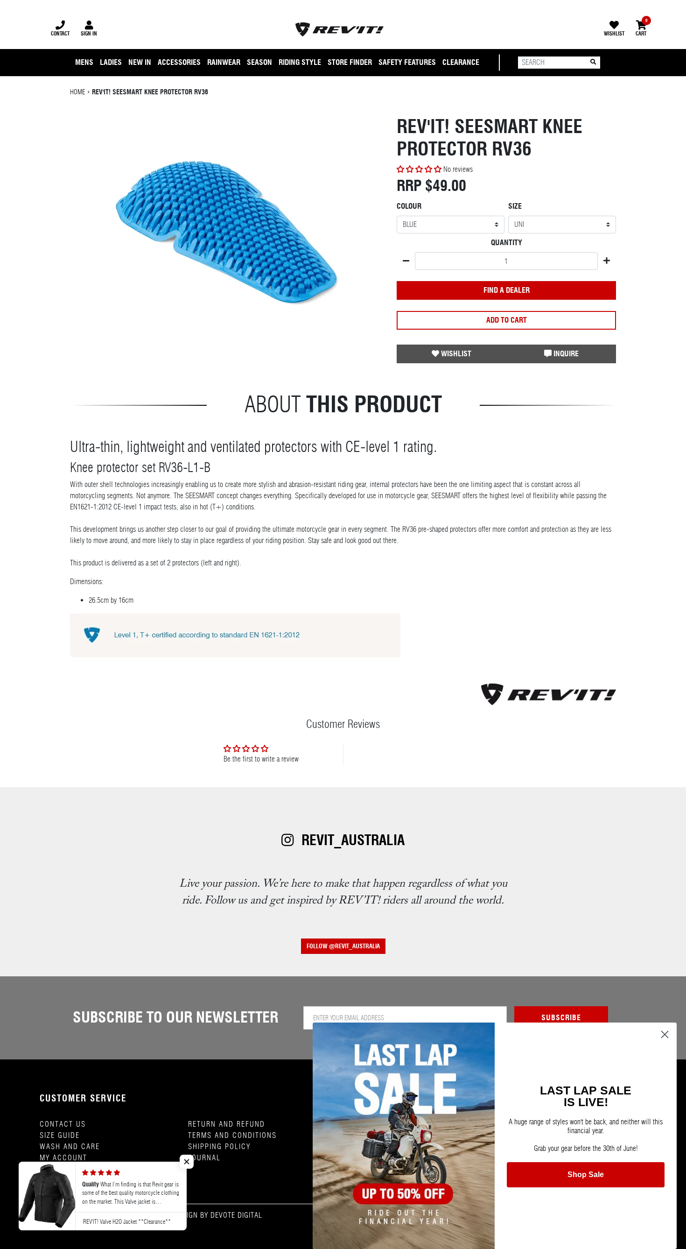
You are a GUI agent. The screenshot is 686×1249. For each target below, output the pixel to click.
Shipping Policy (219, 1146)
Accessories (179, 62)
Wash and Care (70, 1146)
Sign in (89, 33)
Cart (641, 29)
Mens (84, 62)
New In (139, 62)
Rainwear (223, 62)
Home (77, 92)
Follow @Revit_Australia (343, 946)
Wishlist (614, 33)
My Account (63, 1157)
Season (259, 62)
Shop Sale (585, 1174)
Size (515, 206)
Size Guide (60, 1135)
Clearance (460, 62)
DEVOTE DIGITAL (236, 1215)
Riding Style (300, 62)
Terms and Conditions (232, 1135)
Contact (60, 33)
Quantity (506, 242)
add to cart (506, 320)
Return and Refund (226, 1124)
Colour (409, 206)
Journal (204, 1157)
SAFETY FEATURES (407, 62)
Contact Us (63, 1124)
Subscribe (561, 1017)
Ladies (111, 62)
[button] (420, 169)
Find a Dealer (506, 290)
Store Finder (350, 62)
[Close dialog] (665, 1034)
